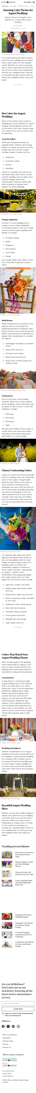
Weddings (13, 6)
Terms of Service (7, 1076)
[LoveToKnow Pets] (9, 1064)
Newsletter (6, 1038)
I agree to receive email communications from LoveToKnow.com (19, 1014)
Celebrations (5, 6)
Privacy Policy (6, 1073)
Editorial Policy (7, 1041)
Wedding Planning (23, 6)
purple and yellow (24, 575)
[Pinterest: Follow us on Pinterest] (13, 1026)
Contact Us (6, 1047)
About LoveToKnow (9, 1035)
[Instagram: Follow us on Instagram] (18, 1026)
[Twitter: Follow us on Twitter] (8, 1026)
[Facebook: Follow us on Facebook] (3, 1026)
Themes (32, 6)
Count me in (18, 1009)
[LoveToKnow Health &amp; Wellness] (9, 1059)
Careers (5, 1044)
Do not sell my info (8, 1071)
